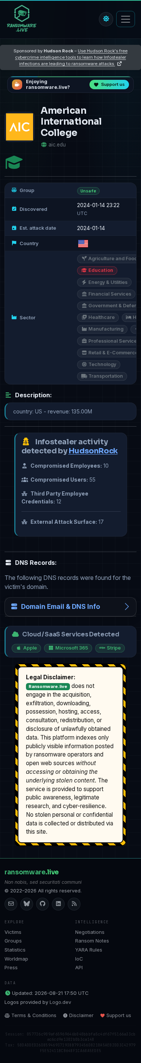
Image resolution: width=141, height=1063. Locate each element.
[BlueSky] (26, 904)
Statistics (15, 950)
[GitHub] (42, 904)
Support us (118, 1015)
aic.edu (57, 145)
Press (11, 967)
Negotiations (90, 932)
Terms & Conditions (33, 1015)
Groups (13, 941)
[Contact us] (11, 904)
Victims (13, 932)
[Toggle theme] (106, 19)
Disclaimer (81, 1015)
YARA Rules (88, 950)
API (79, 967)
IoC (79, 959)
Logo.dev (60, 1002)
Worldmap (16, 959)
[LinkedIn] (58, 904)
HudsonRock (93, 451)
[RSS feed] (74, 904)
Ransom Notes (92, 941)
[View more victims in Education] (14, 162)
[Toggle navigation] (125, 19)
